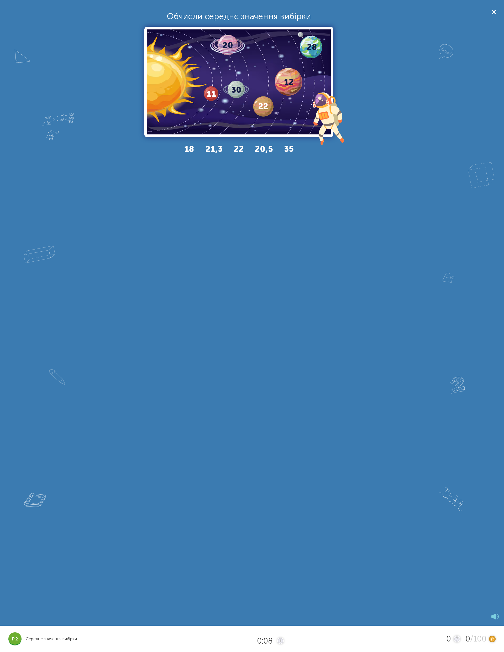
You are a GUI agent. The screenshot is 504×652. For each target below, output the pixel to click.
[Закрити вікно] (493, 11)
